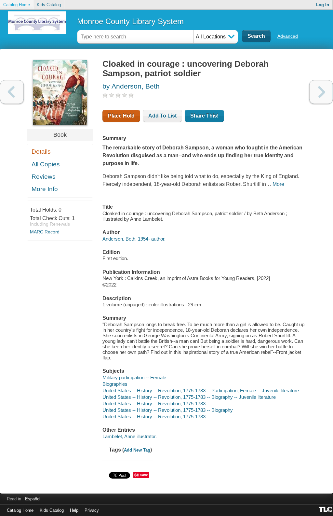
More (278, 184)
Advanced (287, 36)
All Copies (46, 164)
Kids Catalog (49, 4)
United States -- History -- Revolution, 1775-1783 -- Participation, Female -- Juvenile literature (200, 390)
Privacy (92, 510)
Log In (322, 4)
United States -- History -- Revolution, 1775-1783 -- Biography (167, 410)
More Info (45, 189)
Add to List (162, 116)
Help (74, 510)
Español (32, 498)
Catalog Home (16, 4)
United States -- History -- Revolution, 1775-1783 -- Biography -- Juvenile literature (189, 397)
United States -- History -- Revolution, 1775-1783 (154, 403)
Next (321, 92)
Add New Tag (137, 450)
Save (144, 474)
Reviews (44, 176)
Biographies (114, 384)
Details (41, 151)
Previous (12, 92)
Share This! (204, 116)
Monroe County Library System (130, 21)
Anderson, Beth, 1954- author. (134, 239)
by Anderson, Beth (131, 86)
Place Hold (121, 116)
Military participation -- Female (134, 377)
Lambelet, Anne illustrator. (129, 436)
